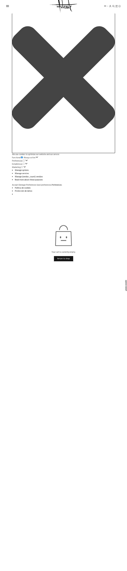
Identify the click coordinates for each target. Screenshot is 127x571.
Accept (15, 185)
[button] (63, 78)
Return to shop (63, 258)
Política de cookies (23, 188)
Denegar (22, 185)
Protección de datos (23, 191)
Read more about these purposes (29, 179)
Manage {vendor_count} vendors (29, 176)
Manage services (22, 173)
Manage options (22, 170)
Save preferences (44, 185)
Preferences (31, 185)
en (105, 6)
